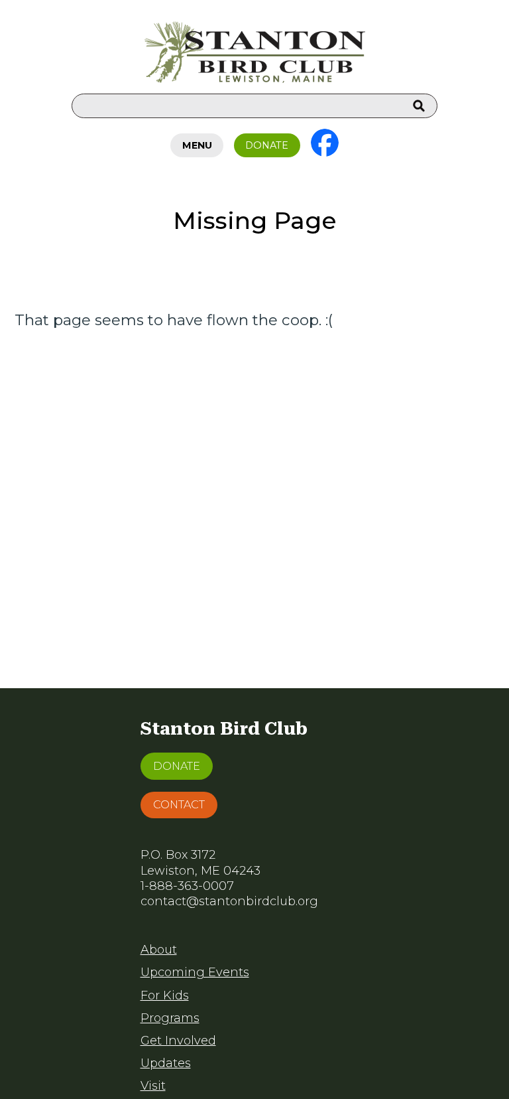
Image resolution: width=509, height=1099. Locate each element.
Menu (197, 145)
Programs (170, 1018)
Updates (166, 1063)
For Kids (165, 995)
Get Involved (178, 1040)
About (159, 949)
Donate (266, 145)
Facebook (325, 143)
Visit (153, 1085)
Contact (179, 804)
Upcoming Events (195, 972)
